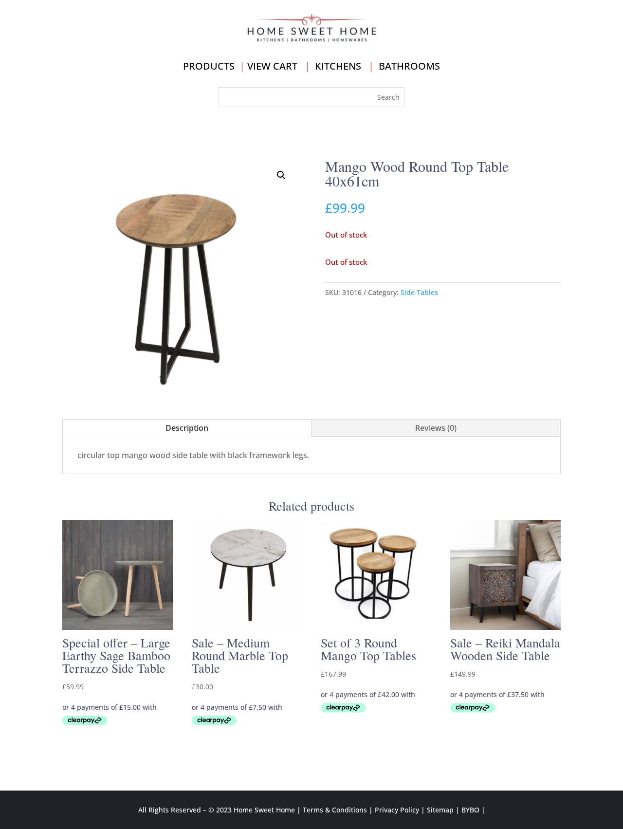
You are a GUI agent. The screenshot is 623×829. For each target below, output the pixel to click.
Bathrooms (409, 66)
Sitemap (440, 809)
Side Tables (419, 292)
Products (209, 66)
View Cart (272, 66)
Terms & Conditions (335, 809)
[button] (281, 175)
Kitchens (338, 66)
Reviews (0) (436, 428)
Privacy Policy (397, 809)
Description (186, 428)
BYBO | (473, 809)
